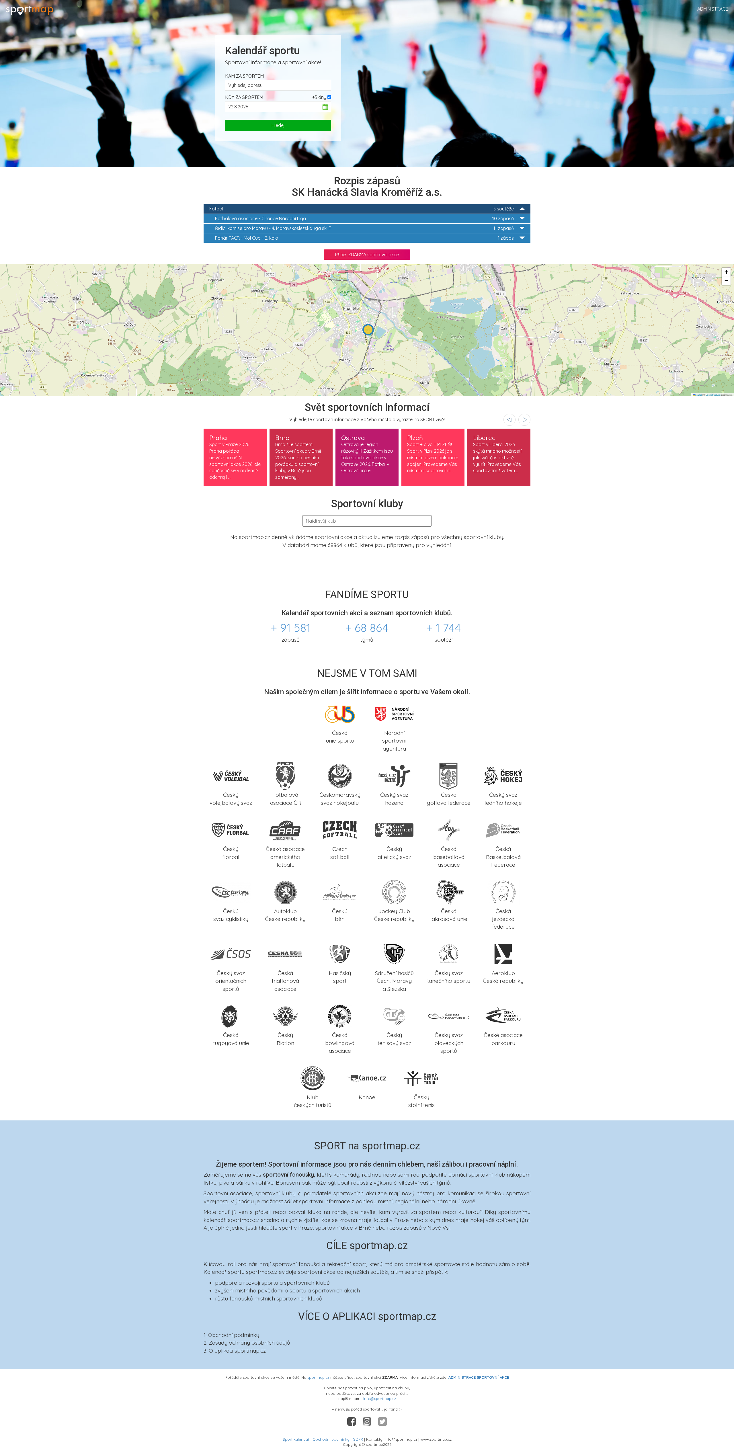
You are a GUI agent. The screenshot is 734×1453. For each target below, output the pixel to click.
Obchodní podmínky (331, 1439)
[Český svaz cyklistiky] (231, 891)
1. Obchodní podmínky (231, 1334)
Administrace (712, 9)
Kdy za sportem (244, 97)
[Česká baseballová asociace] (449, 829)
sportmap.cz (318, 1377)
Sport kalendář (296, 1439)
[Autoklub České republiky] (285, 891)
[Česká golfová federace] (449, 775)
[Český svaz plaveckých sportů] (449, 1015)
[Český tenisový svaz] (394, 1015)
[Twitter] (382, 1421)
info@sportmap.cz (379, 1398)
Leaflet (698, 394)
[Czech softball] (340, 829)
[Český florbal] (231, 829)
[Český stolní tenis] (421, 1077)
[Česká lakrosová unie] (449, 891)
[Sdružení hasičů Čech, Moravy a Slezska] (394, 953)
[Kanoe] (367, 1077)
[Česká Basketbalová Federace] (503, 829)
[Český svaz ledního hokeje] (503, 775)
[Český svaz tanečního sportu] (449, 953)
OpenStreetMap (713, 394)
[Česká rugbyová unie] (231, 1015)
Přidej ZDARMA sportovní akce (367, 254)
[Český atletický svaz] (394, 829)
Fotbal (361, 209)
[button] (368, 329)
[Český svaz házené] (394, 775)
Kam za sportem (244, 76)
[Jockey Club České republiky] (394, 891)
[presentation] (509, 420)
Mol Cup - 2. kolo (364, 238)
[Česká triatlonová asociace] (285, 953)
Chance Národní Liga (364, 218)
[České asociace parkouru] (503, 1015)
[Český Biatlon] (285, 1015)
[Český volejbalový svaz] (231, 775)
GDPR (358, 1439)
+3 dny (319, 97)
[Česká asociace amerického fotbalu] (285, 829)
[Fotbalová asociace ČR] (285, 775)
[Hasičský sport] (340, 953)
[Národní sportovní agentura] (394, 713)
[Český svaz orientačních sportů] (231, 953)
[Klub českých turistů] (312, 1077)
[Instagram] (367, 1421)
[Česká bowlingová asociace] (340, 1015)
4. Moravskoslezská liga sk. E (364, 228)
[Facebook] (352, 1421)
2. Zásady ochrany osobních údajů (247, 1342)
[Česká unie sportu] (340, 713)
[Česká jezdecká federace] (503, 891)
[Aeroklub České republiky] (503, 953)
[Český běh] (340, 891)
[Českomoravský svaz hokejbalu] (340, 775)
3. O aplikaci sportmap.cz (235, 1350)
